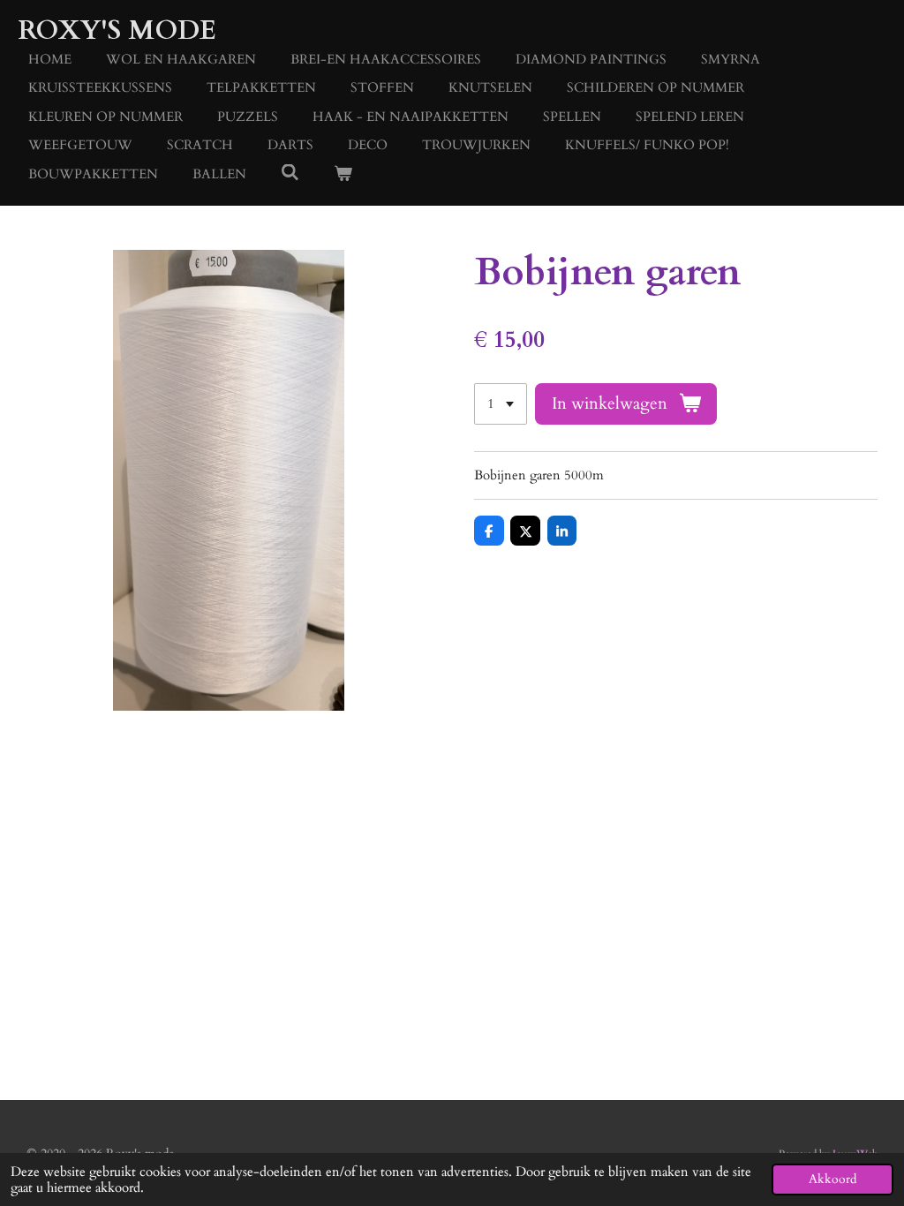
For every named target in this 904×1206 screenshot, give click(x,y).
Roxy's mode (117, 30)
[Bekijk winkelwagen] (343, 174)
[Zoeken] (290, 173)
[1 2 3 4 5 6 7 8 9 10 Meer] (500, 404)
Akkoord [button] (832, 1179)
